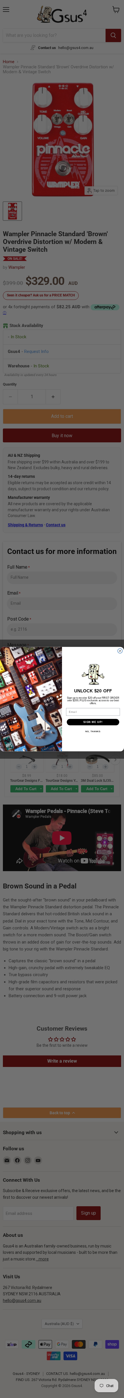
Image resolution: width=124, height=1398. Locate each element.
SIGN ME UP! (93, 722)
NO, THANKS (92, 731)
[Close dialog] (120, 650)
